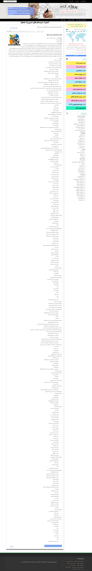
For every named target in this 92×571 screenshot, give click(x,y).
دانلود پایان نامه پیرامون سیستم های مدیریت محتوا (49, 27)
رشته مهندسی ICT (81, 177)
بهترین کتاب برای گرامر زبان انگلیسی (77, 567)
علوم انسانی (83, 133)
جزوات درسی (81, 165)
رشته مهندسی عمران (80, 185)
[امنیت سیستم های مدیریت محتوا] (14, 45)
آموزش (81, 63)
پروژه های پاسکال (81, 120)
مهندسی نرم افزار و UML (79, 130)
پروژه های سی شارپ (80, 125)
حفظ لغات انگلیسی (68, 567)
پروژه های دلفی (81, 122)
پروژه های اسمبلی (81, 119)
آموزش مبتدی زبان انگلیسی (71, 563)
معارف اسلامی (81, 147)
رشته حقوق (82, 138)
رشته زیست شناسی (80, 152)
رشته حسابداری (81, 136)
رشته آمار (82, 150)
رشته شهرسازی (81, 141)
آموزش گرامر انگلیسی (79, 565)
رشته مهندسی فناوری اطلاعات (79, 187)
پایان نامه (82, 160)
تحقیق (83, 163)
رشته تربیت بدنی (81, 168)
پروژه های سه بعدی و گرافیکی (79, 123)
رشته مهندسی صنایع (80, 184)
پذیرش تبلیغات (63, 20)
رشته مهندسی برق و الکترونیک (79, 179)
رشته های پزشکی (81, 169)
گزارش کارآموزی (81, 171)
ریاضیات (82, 157)
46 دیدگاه (11, 546)
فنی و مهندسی (82, 174)
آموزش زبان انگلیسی (70, 561)
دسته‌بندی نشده (82, 131)
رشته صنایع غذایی (81, 176)
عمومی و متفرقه (82, 158)
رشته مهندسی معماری (80, 193)
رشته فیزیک (82, 155)
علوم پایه (83, 149)
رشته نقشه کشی (81, 198)
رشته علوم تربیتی (81, 144)
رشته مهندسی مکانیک (80, 195)
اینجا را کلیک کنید (79, 50)
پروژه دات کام (81, 569)
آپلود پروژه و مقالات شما (81, 20)
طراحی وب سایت (81, 128)
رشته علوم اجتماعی (80, 142)
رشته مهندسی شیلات (80, 182)
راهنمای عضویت (71, 20)
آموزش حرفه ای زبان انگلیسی (78, 561)
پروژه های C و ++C (81, 117)
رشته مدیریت (81, 146)
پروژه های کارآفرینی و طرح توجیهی (78, 161)
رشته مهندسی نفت (80, 196)
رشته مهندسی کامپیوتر (80, 188)
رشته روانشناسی (81, 139)
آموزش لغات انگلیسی (80, 563)
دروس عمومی (81, 166)
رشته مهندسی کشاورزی (80, 190)
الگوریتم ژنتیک (73, 565)
